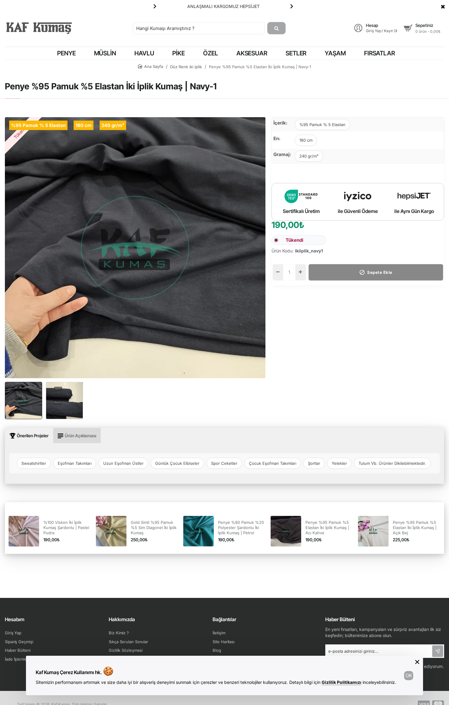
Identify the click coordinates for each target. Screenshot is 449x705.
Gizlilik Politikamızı (341, 682)
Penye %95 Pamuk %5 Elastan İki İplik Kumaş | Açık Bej (414, 527)
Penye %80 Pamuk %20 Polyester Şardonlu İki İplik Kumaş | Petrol (241, 527)
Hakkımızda (122, 619)
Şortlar (314, 463)
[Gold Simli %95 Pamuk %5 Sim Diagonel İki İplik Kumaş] (111, 531)
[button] (155, 6)
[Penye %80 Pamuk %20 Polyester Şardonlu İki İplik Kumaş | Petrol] (198, 531)
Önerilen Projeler (33, 435)
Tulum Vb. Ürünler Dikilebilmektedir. (392, 463)
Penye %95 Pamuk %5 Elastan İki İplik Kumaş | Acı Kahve (327, 527)
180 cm (305, 140)
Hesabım (14, 619)
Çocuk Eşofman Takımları (272, 463)
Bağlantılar (224, 619)
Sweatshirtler (33, 463)
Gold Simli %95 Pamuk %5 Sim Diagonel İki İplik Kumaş (154, 527)
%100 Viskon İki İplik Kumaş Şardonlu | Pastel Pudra (66, 527)
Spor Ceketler (224, 463)
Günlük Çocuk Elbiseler (177, 463)
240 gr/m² (309, 156)
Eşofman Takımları (75, 463)
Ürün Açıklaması (80, 435)
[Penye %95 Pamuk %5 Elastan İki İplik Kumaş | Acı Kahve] (286, 531)
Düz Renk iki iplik (186, 66)
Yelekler (339, 463)
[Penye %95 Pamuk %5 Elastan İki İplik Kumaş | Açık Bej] (373, 531)
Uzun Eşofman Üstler (123, 463)
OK (409, 675)
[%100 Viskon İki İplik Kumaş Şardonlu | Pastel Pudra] (24, 531)
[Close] (443, 6)
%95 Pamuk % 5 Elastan (322, 124)
